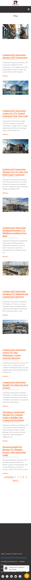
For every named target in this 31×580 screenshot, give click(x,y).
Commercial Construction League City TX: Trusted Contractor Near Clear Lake (15, 113)
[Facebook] (2, 576)
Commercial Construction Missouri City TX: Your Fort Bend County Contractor (15, 172)
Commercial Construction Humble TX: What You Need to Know (15, 385)
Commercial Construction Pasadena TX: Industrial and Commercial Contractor (15, 294)
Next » (16, 480)
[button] (28, 9)
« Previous (9, 476)
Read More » (5, 75)
